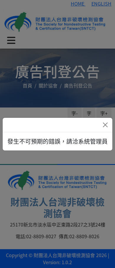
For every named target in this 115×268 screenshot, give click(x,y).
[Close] (105, 125)
